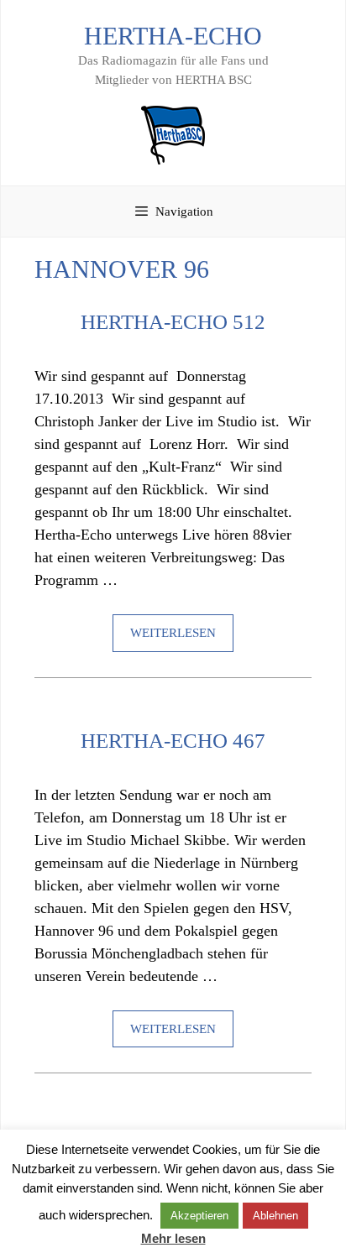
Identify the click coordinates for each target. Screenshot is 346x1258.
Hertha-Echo (173, 36)
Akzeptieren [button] (199, 1215)
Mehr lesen (173, 1238)
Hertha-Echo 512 (173, 322)
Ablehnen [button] (275, 1215)
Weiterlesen (173, 632)
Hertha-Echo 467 (173, 740)
